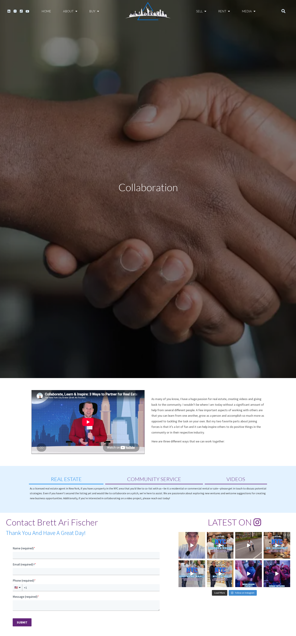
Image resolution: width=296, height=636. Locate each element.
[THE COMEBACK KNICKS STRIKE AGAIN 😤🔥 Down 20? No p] (277, 573)
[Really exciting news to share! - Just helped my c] (191, 545)
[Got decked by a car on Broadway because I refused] (248, 545)
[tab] (66, 479)
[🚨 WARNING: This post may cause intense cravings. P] (277, 545)
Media (247, 11)
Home (46, 11)
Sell (199, 11)
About (68, 11)
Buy (92, 11)
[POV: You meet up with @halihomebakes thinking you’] (191, 573)
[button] (283, 11)
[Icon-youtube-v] (27, 11)
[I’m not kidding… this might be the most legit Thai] (220, 545)
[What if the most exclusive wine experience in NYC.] (220, 573)
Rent (222, 11)
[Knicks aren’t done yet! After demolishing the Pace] (248, 573)
